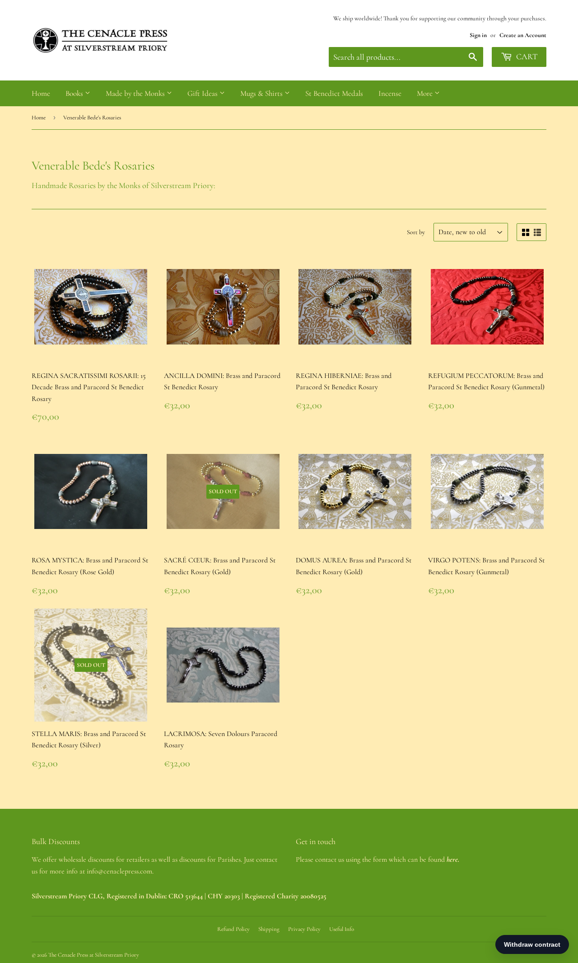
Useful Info (341, 929)
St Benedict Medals (334, 93)
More (425, 93)
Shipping (269, 929)
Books (75, 93)
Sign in (478, 35)
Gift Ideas (203, 93)
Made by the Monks (136, 93)
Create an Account (522, 35)
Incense (389, 93)
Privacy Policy (304, 929)
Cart (525, 56)
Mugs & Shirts (262, 93)
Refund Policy (233, 929)
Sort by (416, 232)
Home (41, 93)
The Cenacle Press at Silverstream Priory (93, 954)
